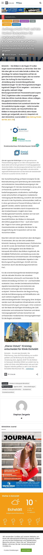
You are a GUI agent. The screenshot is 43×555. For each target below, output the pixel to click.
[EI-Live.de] (13, 2)
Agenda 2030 (18, 386)
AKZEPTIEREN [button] (26, 550)
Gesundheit (7, 21)
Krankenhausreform (8, 392)
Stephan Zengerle (10, 54)
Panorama (24, 21)
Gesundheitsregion (29, 386)
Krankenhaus (27, 389)
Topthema (6, 24)
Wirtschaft (16, 24)
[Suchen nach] (40, 3)
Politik (33, 21)
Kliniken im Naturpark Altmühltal (11, 389)
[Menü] (3, 3)
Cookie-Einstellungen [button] (11, 550)
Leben (16, 21)
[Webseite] (21, 418)
